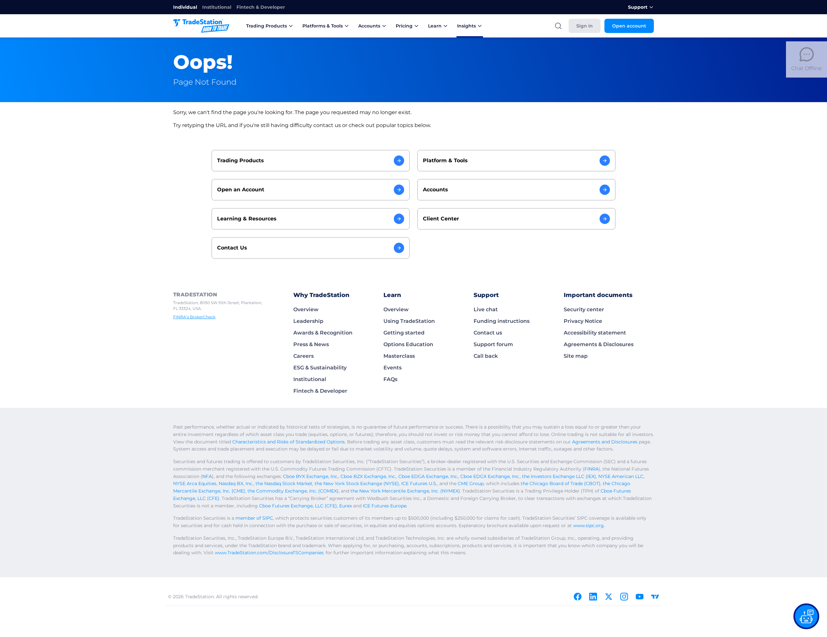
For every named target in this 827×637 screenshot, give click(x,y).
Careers (303, 356)
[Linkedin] (593, 596)
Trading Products (266, 26)
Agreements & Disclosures (598, 344)
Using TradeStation (409, 321)
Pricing (404, 26)
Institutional (216, 7)
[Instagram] (624, 596)
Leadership (308, 321)
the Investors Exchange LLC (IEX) (559, 476)
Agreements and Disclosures (604, 442)
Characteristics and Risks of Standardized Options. (289, 442)
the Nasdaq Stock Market (284, 483)
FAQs (390, 379)
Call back (486, 356)
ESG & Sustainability (320, 368)
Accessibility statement (595, 333)
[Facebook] (577, 596)
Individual (185, 7)
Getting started (403, 333)
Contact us (488, 333)
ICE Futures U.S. (419, 483)
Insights (466, 26)
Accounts (369, 26)
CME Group (471, 483)
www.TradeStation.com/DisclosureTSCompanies (269, 553)
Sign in (584, 26)
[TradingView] (655, 596)
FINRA (591, 469)
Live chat (486, 309)
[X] (608, 596)
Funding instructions (501, 321)
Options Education (408, 344)
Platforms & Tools (322, 26)
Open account (629, 26)
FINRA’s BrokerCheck (194, 316)
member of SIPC (254, 518)
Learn (435, 26)
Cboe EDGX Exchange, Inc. (490, 476)
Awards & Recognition (322, 333)
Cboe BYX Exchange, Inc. (310, 476)
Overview (306, 309)
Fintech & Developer (260, 7)
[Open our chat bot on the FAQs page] (806, 616)
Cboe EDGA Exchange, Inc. (428, 476)
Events (392, 368)
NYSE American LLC (621, 476)
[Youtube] (640, 596)
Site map (576, 356)
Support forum (493, 344)
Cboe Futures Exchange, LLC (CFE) (298, 506)
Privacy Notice (583, 321)
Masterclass (399, 356)
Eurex (345, 506)
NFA (207, 476)
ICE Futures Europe (384, 506)
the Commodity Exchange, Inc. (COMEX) (293, 491)
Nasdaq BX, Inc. (236, 483)
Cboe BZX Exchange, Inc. (368, 476)
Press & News (311, 344)
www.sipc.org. (589, 525)
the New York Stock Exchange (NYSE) (357, 483)
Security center (584, 309)
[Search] (558, 25)
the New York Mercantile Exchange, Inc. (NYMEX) (405, 491)
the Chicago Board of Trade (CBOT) (561, 483)
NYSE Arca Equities (194, 483)
